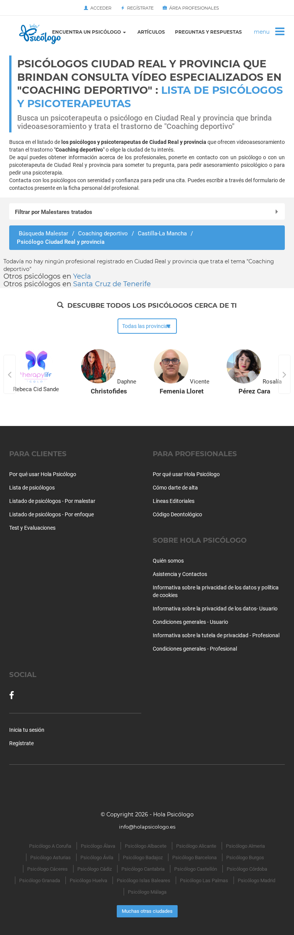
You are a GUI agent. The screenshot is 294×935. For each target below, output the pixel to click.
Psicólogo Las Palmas (204, 880)
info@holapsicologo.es (147, 827)
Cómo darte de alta (175, 488)
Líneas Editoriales (173, 501)
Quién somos (168, 561)
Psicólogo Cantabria (143, 869)
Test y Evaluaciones (32, 528)
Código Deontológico (177, 514)
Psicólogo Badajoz (143, 857)
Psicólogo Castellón (195, 869)
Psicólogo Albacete (146, 846)
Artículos (151, 32)
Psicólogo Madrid (256, 880)
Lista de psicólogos (32, 488)
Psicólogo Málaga (147, 892)
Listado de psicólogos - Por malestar (52, 501)
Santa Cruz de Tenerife (112, 284)
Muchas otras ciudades (147, 911)
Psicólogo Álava (98, 846)
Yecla (82, 276)
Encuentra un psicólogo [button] (87, 32)
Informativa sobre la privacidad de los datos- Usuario (215, 608)
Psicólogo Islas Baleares (143, 880)
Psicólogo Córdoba (247, 869)
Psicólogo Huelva (88, 880)
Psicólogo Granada (39, 880)
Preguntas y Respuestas (208, 32)
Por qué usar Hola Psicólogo (42, 474)
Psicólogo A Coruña (50, 846)
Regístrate (139, 8)
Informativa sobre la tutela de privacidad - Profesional (216, 635)
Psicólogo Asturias (50, 857)
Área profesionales (193, 8)
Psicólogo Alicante (196, 846)
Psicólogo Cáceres (47, 869)
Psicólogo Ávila (96, 857)
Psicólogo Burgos (245, 857)
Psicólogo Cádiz (94, 869)
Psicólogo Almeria (245, 846)
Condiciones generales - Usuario (190, 622)
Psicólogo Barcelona (194, 857)
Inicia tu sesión (26, 730)
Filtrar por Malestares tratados (53, 212)
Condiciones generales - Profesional (195, 649)
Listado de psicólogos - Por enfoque (51, 514)
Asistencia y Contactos (180, 574)
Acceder (99, 8)
